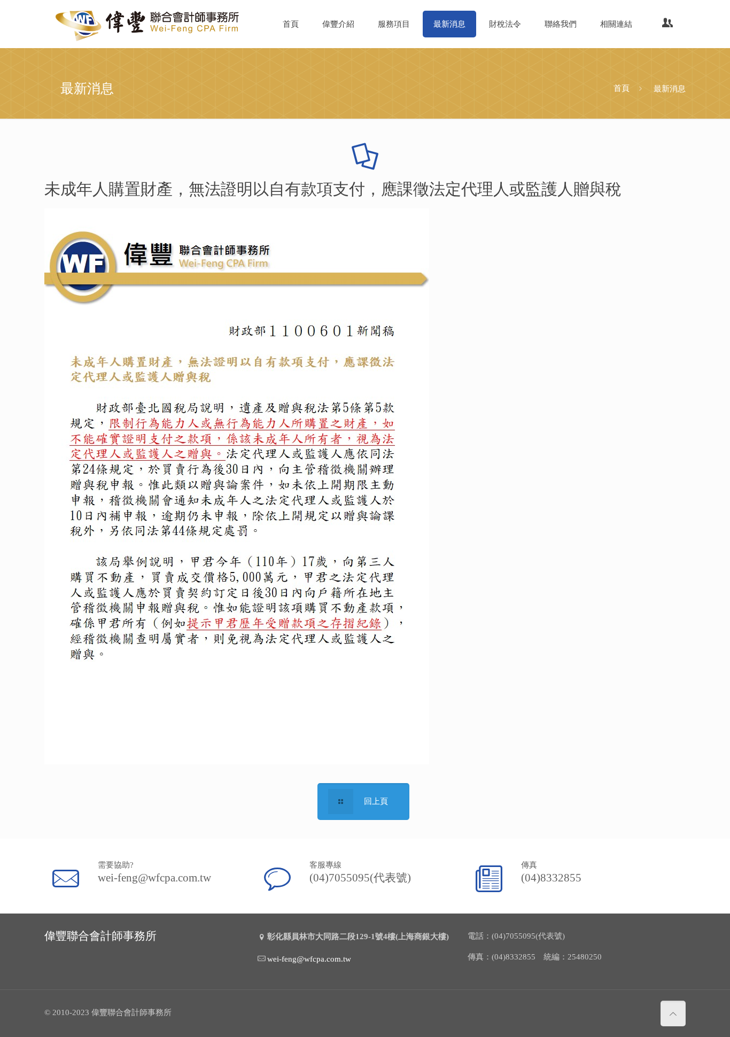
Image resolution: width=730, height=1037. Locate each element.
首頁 (621, 88)
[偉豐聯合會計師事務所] (148, 24)
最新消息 (670, 88)
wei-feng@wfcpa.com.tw (154, 877)
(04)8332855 (551, 877)
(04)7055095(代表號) (360, 877)
